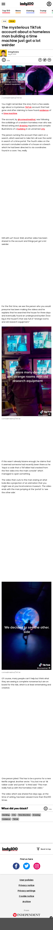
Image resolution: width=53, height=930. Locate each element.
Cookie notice (26, 896)
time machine (10, 113)
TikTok (28, 107)
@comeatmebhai (26, 119)
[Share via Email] (49, 60)
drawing (23, 125)
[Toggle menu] (4, 4)
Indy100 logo (27, 4)
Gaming (30, 11)
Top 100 (6, 11)
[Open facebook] (16, 866)
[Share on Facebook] (40, 60)
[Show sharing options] (49, 414)
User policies (26, 879)
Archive (26, 901)
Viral (4, 21)
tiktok (12, 21)
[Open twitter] (26, 866)
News (18, 11)
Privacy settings (26, 890)
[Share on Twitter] (44, 60)
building (21, 129)
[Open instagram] (36, 866)
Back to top (46, 849)
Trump (43, 11)
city (43, 129)
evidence (44, 110)
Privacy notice (26, 885)
